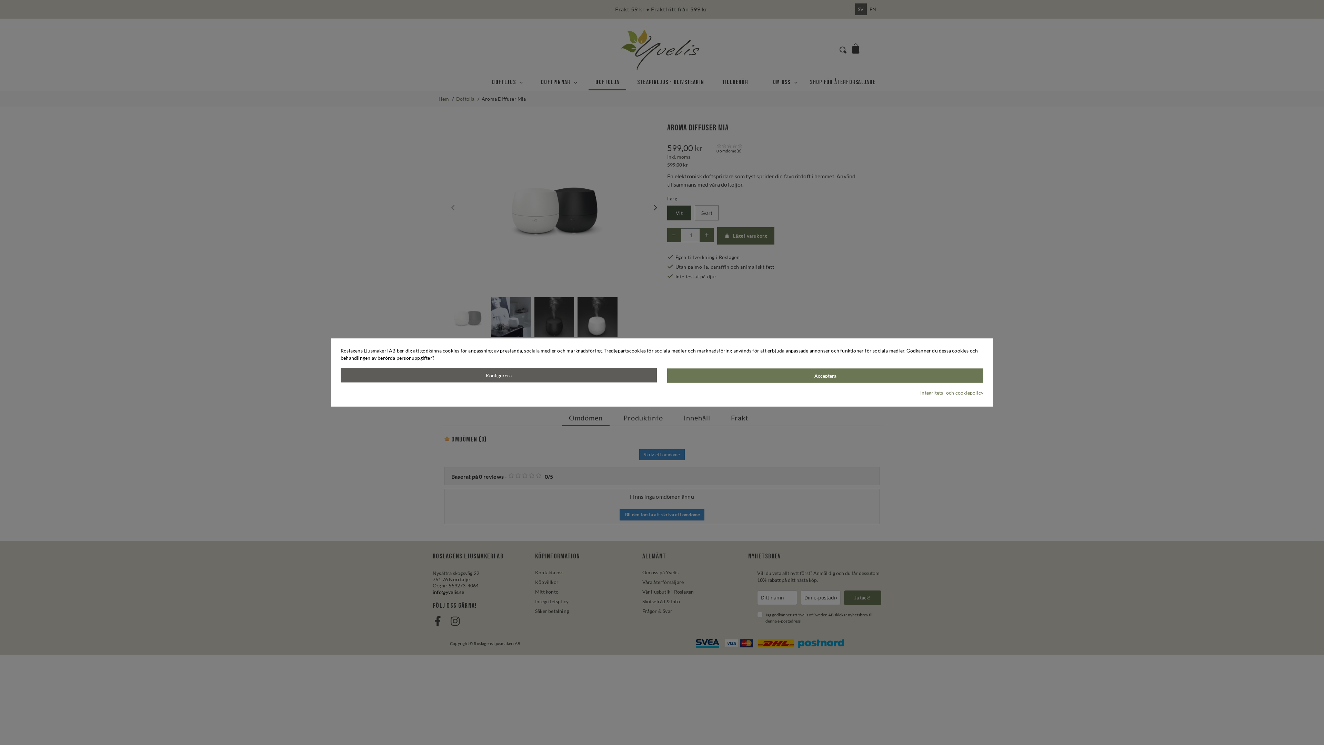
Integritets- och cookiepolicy (951, 392)
